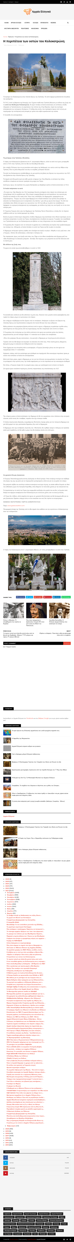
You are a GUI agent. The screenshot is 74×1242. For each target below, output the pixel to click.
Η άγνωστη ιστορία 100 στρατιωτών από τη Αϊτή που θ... (25, 1107)
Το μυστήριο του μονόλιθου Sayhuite (19, 1044)
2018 (7, 1133)
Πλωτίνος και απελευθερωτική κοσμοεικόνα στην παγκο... (26, 1116)
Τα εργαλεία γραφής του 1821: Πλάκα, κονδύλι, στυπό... (25, 950)
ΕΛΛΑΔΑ (35, 22)
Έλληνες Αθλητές (42, 1220)
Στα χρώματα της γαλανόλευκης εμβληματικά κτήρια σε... (25, 996)
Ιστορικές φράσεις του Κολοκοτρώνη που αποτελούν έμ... (26, 1014)
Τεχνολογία (27, 1234)
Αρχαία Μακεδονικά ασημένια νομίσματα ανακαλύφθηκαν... (26, 1100)
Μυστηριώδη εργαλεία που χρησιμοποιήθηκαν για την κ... (26, 994)
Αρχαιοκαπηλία (9, 1217)
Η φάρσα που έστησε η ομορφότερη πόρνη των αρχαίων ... (26, 938)
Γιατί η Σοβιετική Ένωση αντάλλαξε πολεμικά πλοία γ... (25, 1060)
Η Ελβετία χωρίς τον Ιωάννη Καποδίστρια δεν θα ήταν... (25, 973)
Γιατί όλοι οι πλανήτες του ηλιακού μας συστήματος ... (24, 1081)
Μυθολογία (54, 1227)
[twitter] (64, 2)
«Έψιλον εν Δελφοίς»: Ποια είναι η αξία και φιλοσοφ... (24, 954)
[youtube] (67, 2)
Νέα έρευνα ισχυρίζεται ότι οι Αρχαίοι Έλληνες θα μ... (24, 1095)
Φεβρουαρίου (11, 1126)
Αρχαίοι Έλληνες (43, 1213)
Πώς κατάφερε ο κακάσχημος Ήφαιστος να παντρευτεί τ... (26, 929)
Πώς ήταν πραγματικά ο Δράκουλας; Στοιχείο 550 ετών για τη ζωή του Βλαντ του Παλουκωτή (35, 622)
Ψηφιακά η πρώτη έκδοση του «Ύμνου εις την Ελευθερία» (26, 936)
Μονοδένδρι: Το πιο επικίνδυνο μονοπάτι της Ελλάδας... (25, 924)
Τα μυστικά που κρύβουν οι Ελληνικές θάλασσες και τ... (25, 982)
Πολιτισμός (51, 1230)
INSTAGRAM (12, 1168)
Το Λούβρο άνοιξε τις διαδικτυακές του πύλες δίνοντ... (24, 915)
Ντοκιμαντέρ (22, 1230)
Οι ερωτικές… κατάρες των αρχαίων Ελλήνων (21, 1049)
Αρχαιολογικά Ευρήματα (33, 1217)
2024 (7, 884)
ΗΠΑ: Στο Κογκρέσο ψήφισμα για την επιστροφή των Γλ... (26, 1042)
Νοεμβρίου (11, 895)
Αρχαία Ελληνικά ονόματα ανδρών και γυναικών (26, 746)
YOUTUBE (12, 1173)
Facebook (29, 718)
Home (5, 2)
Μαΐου (9, 909)
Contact (10, 2)
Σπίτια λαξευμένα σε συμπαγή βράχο (19, 943)
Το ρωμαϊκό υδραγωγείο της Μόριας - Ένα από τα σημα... (26, 1070)
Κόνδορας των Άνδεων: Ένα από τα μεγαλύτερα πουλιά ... (26, 1097)
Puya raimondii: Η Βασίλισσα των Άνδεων (21, 1053)
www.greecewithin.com (16, 506)
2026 (7, 879)
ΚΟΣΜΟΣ (53, 22)
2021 (7, 891)
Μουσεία (45, 1227)
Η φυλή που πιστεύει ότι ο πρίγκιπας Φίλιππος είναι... (24, 1074)
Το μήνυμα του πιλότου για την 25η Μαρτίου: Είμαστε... (25, 934)
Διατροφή (15, 1220)
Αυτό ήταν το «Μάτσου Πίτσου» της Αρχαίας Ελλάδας (24, 947)
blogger (67, 643)
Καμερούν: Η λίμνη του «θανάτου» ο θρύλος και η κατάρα (25, 1005)
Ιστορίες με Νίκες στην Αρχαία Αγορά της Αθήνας (23, 989)
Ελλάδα (31, 1220)
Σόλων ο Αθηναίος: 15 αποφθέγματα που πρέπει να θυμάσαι (12, 622)
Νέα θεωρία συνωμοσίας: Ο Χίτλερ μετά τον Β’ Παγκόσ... (25, 1077)
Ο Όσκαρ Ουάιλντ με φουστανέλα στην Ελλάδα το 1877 (25, 975)
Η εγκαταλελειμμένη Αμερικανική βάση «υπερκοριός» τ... (25, 1028)
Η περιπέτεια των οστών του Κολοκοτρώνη (21, 957)
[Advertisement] (37, 690)
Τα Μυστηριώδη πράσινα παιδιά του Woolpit (22, 991)
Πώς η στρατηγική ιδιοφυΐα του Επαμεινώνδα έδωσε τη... (25, 1120)
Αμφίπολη (7, 1213)
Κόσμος (7, 1227)
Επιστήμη (56, 1224)
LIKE (68, 1157)
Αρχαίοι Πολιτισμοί (57, 1213)
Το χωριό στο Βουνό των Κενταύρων (19, 917)
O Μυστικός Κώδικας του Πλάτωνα (18, 1111)
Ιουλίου (9, 904)
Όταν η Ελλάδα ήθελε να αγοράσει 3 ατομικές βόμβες (24, 1047)
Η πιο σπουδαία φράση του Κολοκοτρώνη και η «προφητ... (26, 961)
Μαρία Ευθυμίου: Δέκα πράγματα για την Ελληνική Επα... (25, 980)
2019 (7, 1131)
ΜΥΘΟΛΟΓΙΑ (44, 22)
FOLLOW (67, 1162)
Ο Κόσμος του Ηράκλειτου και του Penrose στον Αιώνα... (26, 1021)
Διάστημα (7, 1220)
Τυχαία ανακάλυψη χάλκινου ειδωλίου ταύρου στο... (23, 1035)
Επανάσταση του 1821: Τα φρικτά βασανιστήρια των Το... (25, 1012)
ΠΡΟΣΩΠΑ (44, 28)
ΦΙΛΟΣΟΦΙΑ (35, 28)
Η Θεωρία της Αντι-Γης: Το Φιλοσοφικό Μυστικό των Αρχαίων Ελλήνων (33, 778)
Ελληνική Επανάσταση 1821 (25, 1224)
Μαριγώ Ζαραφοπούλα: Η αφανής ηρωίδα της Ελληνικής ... (26, 1003)
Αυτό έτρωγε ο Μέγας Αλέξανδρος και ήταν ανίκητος (24, 1030)
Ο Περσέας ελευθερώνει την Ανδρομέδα (19, 971)
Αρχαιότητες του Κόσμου (50, 1217)
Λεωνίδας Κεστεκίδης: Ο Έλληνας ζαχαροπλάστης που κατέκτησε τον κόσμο (58, 622)
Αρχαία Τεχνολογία (30, 1213)
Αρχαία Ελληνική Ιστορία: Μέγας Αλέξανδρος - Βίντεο (24, 1019)
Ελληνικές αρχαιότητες (56, 1220)
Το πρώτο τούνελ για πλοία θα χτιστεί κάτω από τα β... (25, 959)
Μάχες (14, 1227)
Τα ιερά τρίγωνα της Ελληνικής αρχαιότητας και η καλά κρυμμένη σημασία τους (35, 730)
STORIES (51, 1234)
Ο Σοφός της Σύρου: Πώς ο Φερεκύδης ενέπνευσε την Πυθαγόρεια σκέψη (40, 838)
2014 (7, 1143)
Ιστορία (64, 1224)
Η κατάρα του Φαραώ (14, 1084)
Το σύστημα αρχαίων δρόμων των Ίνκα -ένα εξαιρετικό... (25, 931)
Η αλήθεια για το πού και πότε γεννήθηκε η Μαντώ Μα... (25, 952)
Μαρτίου (10, 913)
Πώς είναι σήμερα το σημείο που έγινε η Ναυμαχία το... (25, 945)
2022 (7, 888)
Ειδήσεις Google (43, 718)
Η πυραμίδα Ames (13, 922)
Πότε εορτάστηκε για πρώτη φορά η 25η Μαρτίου (23, 966)
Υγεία (35, 1234)
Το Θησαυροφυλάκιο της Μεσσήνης (18, 1037)
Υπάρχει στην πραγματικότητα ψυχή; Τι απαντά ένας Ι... (25, 1079)
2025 (7, 881)
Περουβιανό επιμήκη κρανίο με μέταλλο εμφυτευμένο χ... (25, 1109)
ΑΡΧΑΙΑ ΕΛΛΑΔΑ (16, 22)
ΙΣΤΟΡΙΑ (27, 22)
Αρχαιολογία (20, 1217)
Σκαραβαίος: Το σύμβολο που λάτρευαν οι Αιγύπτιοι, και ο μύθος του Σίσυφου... (36, 785)
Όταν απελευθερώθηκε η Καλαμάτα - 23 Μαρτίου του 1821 (26, 964)
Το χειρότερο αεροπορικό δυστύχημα (19, 927)
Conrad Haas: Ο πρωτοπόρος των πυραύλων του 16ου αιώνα (27, 1090)
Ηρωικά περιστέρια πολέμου (16, 1067)
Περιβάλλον (41, 1230)
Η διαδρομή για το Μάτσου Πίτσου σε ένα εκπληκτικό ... (25, 1088)
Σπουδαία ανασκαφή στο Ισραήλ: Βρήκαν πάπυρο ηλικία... (26, 1072)
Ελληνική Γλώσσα (10, 1224)
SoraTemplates (14, 1239)
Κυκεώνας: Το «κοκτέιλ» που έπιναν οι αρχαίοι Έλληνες (25, 1051)
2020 (7, 1129)
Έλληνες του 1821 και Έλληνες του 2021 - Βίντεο (23, 1017)
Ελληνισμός (40, 1224)
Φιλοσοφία (43, 1234)
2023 (7, 886)
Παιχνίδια (32, 1230)
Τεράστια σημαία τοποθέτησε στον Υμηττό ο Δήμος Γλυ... (25, 1024)
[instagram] (70, 2)
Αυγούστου (11, 902)
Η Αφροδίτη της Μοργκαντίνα (21, 738)
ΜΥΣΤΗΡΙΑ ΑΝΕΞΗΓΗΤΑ (11, 28)
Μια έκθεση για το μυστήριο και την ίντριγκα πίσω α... (24, 977)
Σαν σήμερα (8, 1234)
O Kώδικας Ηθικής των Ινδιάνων (17, 1056)
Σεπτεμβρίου (11, 899)
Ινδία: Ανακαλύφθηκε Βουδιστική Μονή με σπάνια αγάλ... (25, 1007)
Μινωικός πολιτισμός (34, 1227)
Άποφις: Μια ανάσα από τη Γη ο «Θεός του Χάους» (23, 1104)
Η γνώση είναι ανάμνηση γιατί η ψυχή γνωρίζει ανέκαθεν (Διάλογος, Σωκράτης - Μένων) (38, 801)
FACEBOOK (12, 1157)
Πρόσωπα (11, 37)
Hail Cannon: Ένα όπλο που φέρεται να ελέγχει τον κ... (25, 1093)
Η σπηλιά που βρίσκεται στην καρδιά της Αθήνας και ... (25, 1000)
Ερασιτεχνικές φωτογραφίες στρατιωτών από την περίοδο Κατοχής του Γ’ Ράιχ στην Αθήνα (39, 770)
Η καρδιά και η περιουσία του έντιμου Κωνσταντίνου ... (25, 984)
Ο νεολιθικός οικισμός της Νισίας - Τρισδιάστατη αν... (24, 1033)
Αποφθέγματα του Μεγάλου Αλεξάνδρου (20, 1118)
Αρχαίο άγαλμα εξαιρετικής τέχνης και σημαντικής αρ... (25, 1026)
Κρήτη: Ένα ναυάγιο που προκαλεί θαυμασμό (22, 968)
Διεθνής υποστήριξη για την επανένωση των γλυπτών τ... (25, 1102)
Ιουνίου (9, 906)
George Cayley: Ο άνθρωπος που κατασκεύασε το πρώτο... (27, 987)
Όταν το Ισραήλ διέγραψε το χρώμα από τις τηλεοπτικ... (25, 1063)
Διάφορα (23, 1220)
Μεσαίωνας (22, 1227)
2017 (7, 1136)
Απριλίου (10, 911)
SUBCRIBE (66, 1173)
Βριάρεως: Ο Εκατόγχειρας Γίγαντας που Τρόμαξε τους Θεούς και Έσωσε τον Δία (36, 762)
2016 (7, 1138)
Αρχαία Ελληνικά (8, 816)
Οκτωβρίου (11, 897)
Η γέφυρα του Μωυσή (14, 1086)
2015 (7, 1140)
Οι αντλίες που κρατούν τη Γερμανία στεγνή (21, 1065)
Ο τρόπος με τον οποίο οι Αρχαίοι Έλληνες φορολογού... (25, 1123)
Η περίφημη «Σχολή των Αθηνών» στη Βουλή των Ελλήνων (26, 1010)
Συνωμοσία (17, 1234)
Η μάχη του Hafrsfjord (14, 941)
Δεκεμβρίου (11, 892)
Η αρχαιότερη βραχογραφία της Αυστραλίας (21, 920)
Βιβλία (62, 1217)
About (16, 2)
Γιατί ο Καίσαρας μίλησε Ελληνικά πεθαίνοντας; (26, 754)
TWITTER (11, 1162)
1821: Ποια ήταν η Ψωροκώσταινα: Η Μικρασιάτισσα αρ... (25, 1040)
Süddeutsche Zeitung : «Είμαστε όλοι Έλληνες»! (24, 998)
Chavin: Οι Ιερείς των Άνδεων (16, 1058)
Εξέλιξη (48, 1224)
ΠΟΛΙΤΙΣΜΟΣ (25, 28)
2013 (7, 1145)
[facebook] (61, 2)
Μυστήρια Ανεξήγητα (10, 1230)
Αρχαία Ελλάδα (17, 1213)
